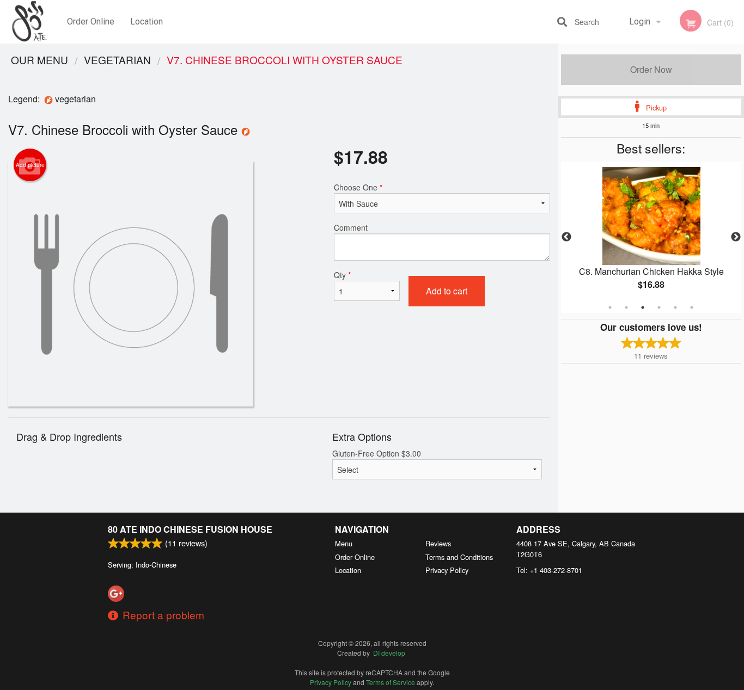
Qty (342, 274)
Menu (343, 543)
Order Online (90, 21)
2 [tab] (626, 307)
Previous (566, 237)
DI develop (389, 652)
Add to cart (446, 291)
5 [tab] (675, 307)
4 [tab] (659, 307)
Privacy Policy (446, 570)
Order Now (651, 69)
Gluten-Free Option (376, 453)
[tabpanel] (651, 237)
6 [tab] (691, 307)
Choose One (358, 187)
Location (146, 21)
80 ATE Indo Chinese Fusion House (190, 529)
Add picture (30, 165)
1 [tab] (610, 307)
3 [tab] (642, 307)
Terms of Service (390, 682)
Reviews (438, 543)
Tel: (549, 570)
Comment (351, 227)
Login (639, 21)
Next (735, 237)
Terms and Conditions (459, 557)
